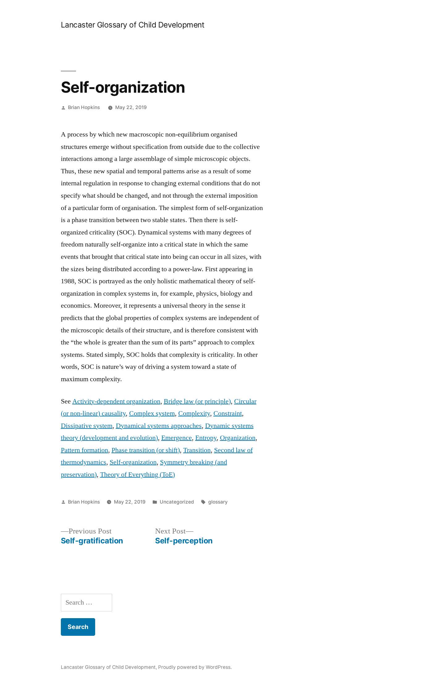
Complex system (152, 413)
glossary (218, 502)
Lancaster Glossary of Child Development (133, 24)
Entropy (206, 437)
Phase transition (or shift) (146, 450)
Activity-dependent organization (116, 401)
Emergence (176, 437)
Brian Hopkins (84, 107)
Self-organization (133, 462)
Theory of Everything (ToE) (137, 474)
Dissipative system (86, 425)
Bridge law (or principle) (197, 401)
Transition (197, 450)
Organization (237, 437)
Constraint (227, 413)
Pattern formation (84, 450)
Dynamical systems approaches (159, 425)
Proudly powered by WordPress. (195, 667)
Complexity (194, 413)
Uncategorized (177, 502)
